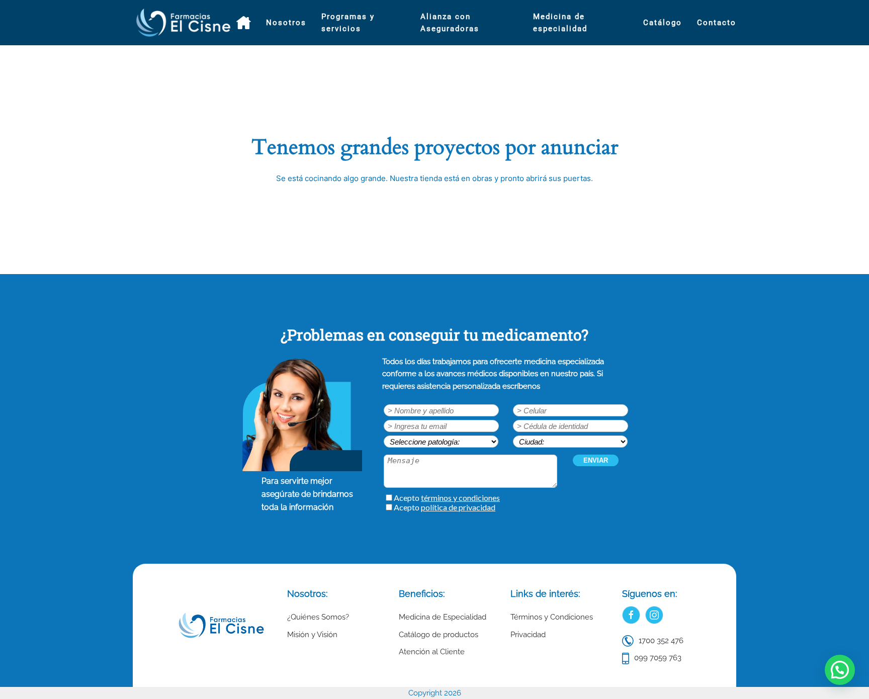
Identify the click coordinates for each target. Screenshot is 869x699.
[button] (840, 670)
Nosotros (286, 22)
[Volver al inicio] (184, 22)
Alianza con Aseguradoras (449, 22)
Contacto (716, 22)
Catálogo (662, 22)
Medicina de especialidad (560, 22)
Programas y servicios (348, 22)
